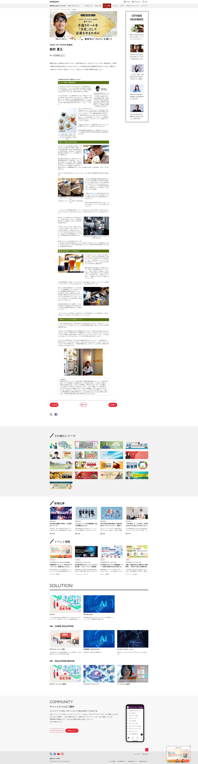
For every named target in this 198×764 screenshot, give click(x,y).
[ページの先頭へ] (146, 749)
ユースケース (144, 5)
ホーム (51, 9)
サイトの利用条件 (112, 761)
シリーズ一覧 (56, 9)
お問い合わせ (145, 754)
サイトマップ (137, 754)
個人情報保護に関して (121, 761)
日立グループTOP (55, 758)
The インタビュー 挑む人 (66, 9)
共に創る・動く (98, 5)
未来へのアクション (73, 5)
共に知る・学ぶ (88, 5)
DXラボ (122, 5)
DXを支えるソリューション (132, 5)
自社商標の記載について (132, 761)
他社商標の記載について (143, 761)
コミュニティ (115, 5)
